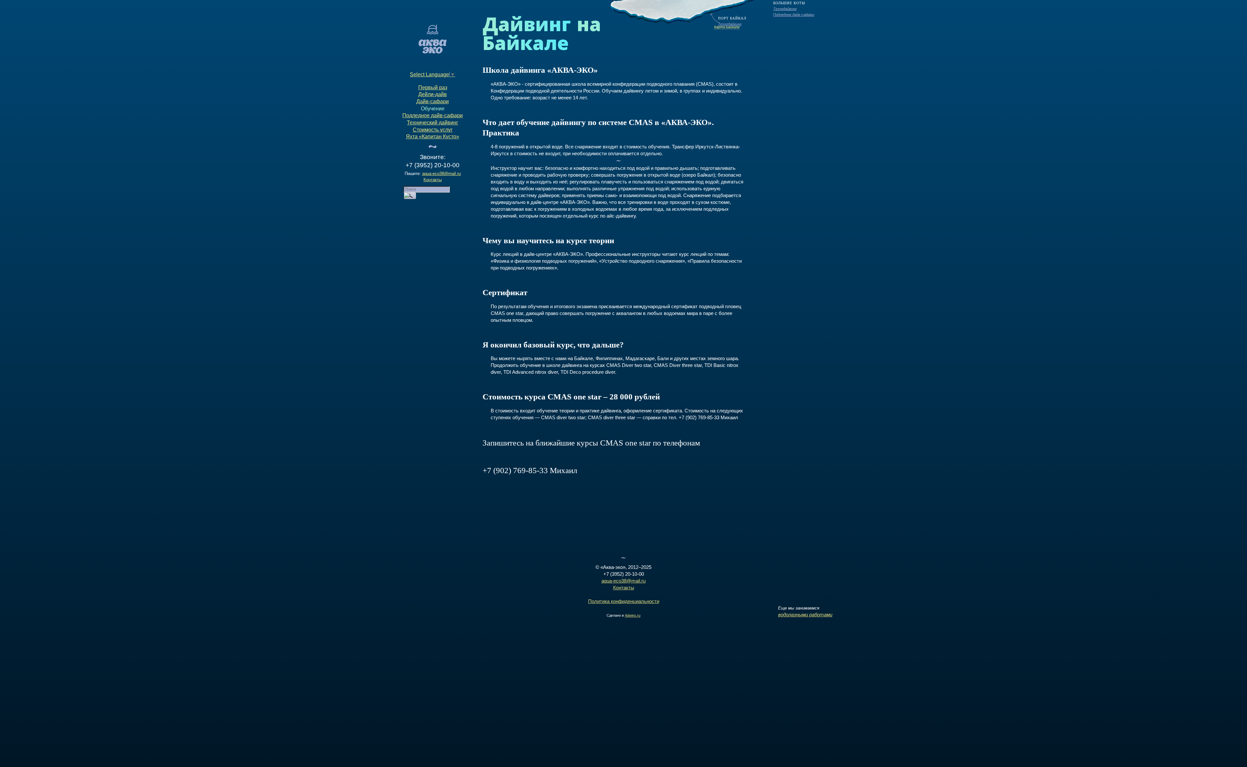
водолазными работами (805, 614)
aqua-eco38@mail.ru (441, 173)
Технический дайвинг (432, 122)
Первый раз (432, 87)
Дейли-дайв (432, 94)
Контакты (432, 179)
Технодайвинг (785, 9)
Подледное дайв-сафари (793, 15)
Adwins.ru (632, 615)
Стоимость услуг (433, 129)
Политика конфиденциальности (623, 601)
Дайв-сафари (432, 101)
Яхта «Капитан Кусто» (432, 136)
